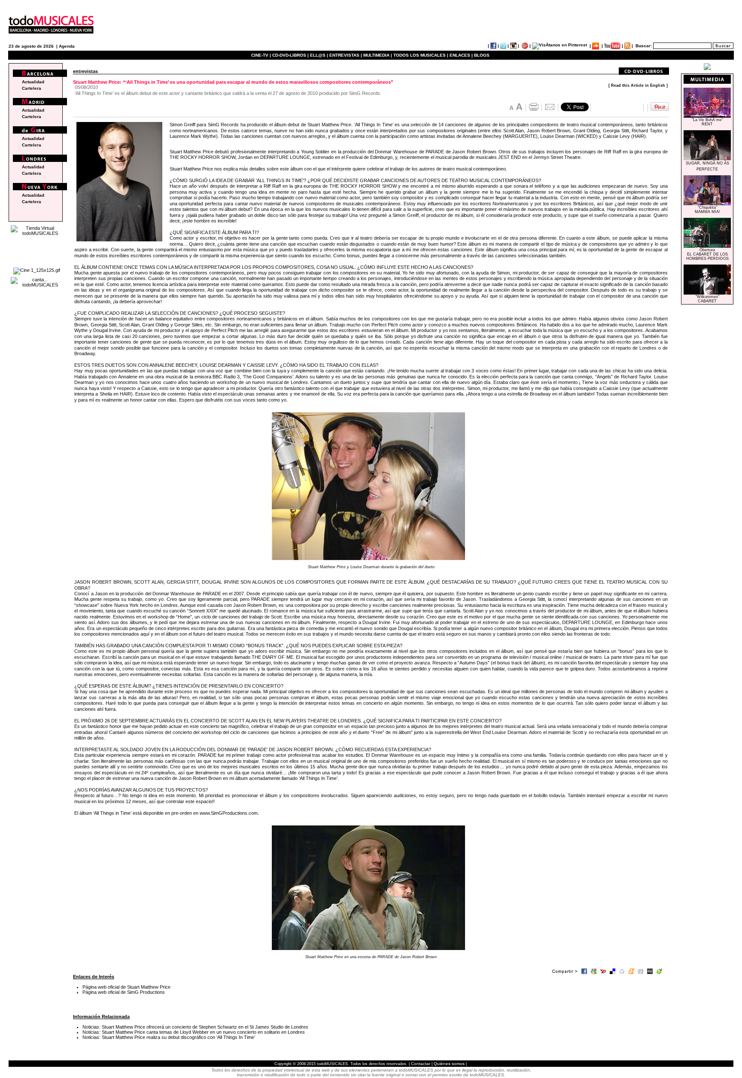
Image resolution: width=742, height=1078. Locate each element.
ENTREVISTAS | (345, 55)
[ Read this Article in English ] (638, 85)
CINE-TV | (261, 55)
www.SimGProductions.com (229, 813)
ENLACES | (461, 55)
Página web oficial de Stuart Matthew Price (126, 987)
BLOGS (482, 55)
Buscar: (644, 45)
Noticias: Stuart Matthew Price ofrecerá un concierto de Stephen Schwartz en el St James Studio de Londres (195, 1026)
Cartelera (31, 88)
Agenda (67, 46)
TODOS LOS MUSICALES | (420, 55)
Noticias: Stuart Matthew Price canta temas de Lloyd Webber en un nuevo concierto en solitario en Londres (193, 1032)
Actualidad (33, 81)
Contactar (420, 1063)
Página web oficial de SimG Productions (123, 992)
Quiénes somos (449, 1063)
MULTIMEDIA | (377, 55)
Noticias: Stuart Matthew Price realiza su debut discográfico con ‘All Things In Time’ (168, 1037)
